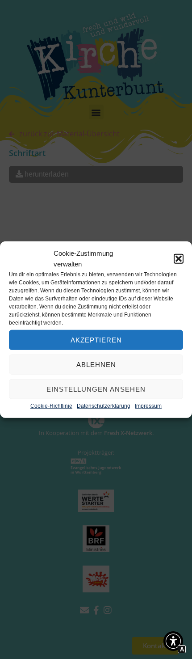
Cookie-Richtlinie (51, 406)
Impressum (148, 406)
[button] (178, 258)
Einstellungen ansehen (96, 389)
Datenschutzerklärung (103, 406)
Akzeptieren (96, 339)
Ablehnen (96, 364)
